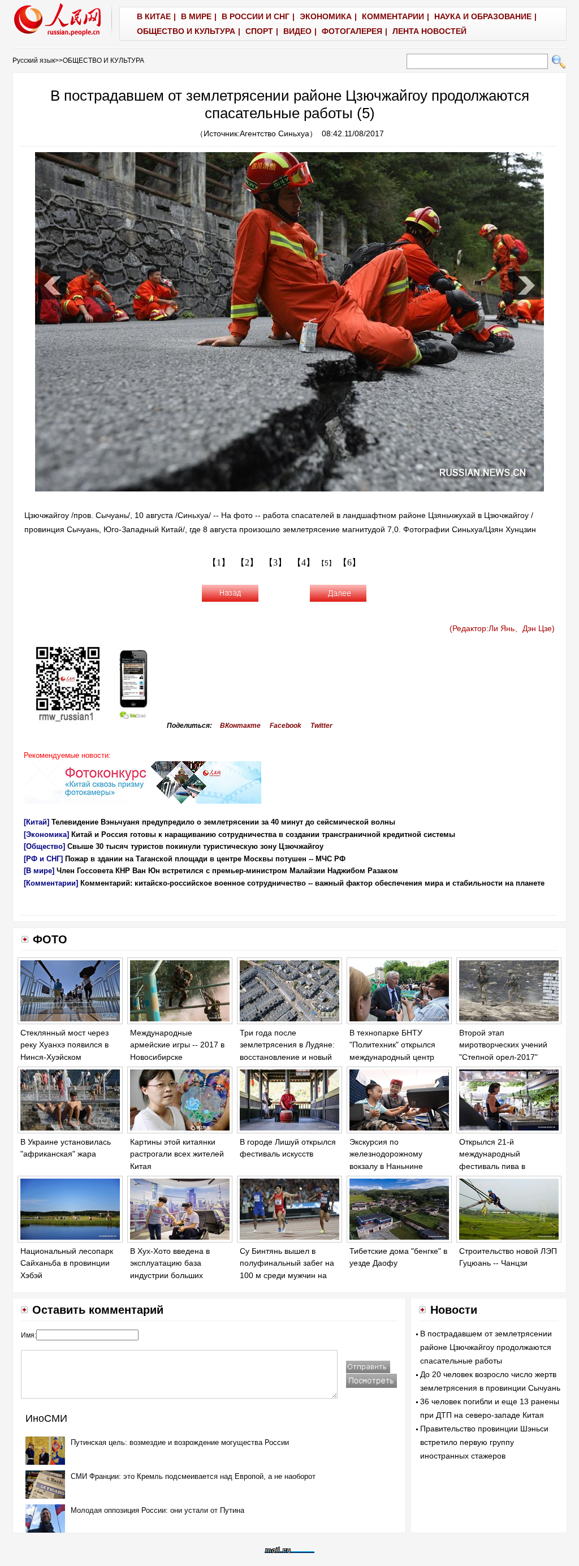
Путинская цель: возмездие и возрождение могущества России (180, 1442)
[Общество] (44, 846)
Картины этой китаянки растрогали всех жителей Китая (177, 1154)
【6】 (349, 562)
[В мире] (39, 870)
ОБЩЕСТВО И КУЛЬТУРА (103, 60)
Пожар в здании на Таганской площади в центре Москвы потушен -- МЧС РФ (205, 859)
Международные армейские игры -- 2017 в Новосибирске (177, 1045)
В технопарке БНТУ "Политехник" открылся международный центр (392, 1045)
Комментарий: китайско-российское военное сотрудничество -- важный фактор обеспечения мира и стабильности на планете (312, 883)
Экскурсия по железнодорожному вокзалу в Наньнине (386, 1154)
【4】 (303, 562)
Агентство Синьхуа (274, 133)
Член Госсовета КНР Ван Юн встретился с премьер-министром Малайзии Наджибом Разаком (227, 870)
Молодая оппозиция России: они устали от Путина (157, 1510)
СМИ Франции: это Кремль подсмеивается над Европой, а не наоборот (193, 1476)
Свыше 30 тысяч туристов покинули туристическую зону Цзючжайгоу (195, 846)
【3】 (275, 562)
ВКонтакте (240, 726)
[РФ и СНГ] (43, 859)
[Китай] (36, 822)
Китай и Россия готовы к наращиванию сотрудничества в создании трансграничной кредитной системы (263, 834)
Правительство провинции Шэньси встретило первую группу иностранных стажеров (484, 1442)
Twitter (321, 726)
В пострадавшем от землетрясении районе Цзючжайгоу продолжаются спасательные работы (486, 1347)
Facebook (285, 726)
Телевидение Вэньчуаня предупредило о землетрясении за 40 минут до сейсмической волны (223, 822)
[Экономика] (46, 834)
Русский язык (33, 60)
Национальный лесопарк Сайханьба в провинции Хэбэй (66, 1263)
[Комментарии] (51, 883)
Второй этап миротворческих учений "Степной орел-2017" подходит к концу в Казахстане (503, 1057)
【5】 (326, 563)
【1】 (219, 562)
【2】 (247, 562)
